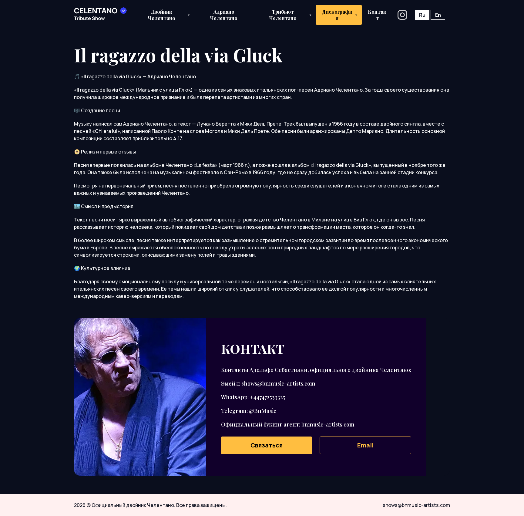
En (438, 15)
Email (365, 445)
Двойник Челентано (169, 14)
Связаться (266, 445)
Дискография (339, 14)
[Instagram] (402, 15)
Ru (422, 15)
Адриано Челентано (223, 14)
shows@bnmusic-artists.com (416, 505)
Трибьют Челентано (290, 14)
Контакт (377, 14)
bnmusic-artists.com (327, 424)
